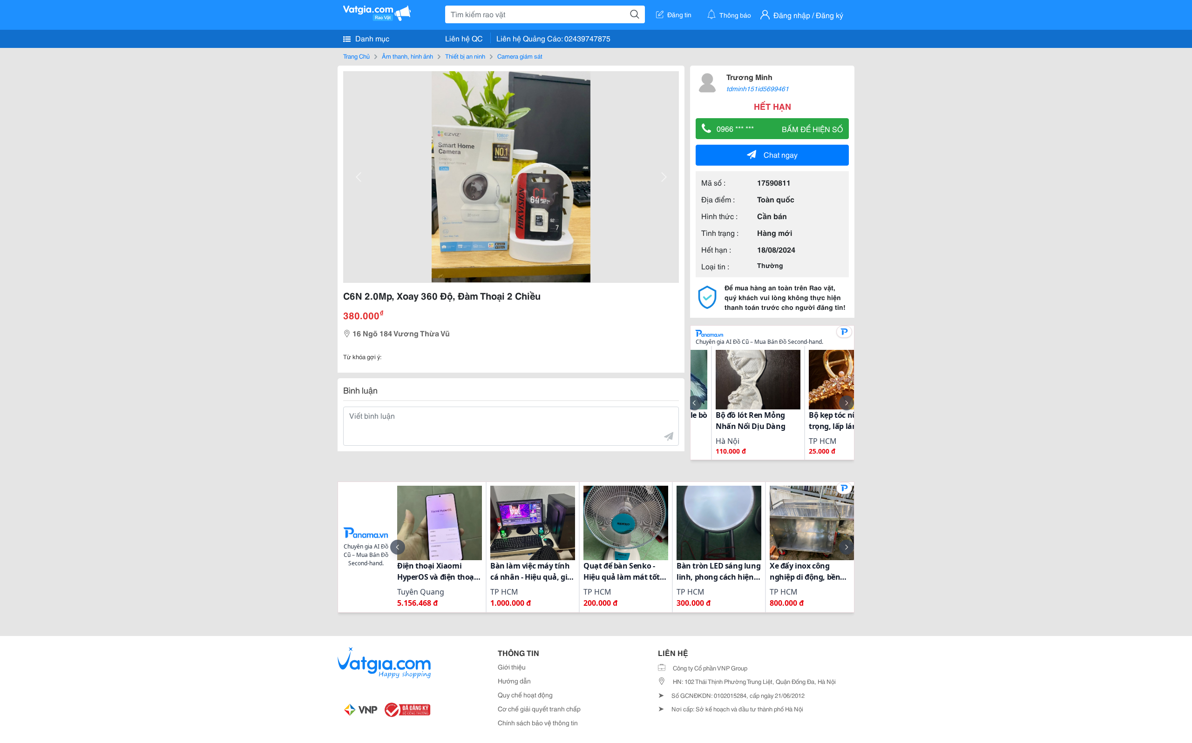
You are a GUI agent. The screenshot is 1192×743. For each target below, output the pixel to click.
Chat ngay (781, 154)
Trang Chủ (356, 56)
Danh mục (371, 38)
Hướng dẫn (514, 680)
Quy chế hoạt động (525, 694)
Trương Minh (749, 76)
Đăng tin (679, 14)
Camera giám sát (519, 56)
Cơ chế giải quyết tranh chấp (539, 708)
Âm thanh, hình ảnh (407, 56)
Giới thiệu (512, 666)
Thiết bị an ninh (465, 56)
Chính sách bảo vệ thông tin (538, 722)
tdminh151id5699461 (757, 88)
